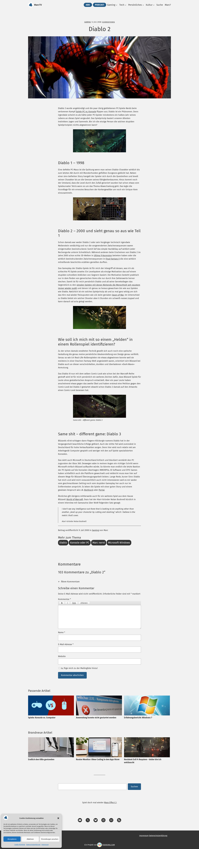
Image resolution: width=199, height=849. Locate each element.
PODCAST (99, 5)
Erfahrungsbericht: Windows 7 (138, 717)
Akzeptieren (11, 839)
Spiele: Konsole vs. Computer (41, 717)
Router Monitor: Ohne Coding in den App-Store (97, 759)
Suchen (134, 786)
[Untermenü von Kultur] (153, 5)
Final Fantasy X (113, 259)
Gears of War (118, 295)
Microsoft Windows (119, 542)
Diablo (63, 542)
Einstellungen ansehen (49, 839)
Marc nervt (98, 542)
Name (61, 632)
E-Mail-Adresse (65, 644)
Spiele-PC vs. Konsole (86, 111)
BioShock (88, 490)
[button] (58, 818)
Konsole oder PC (79, 542)
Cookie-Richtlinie (19, 844)
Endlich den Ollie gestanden (41, 759)
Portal (101, 490)
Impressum (45, 844)
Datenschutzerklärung (33, 844)
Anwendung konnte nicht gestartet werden (96, 717)
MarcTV (38, 4)
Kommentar (64, 599)
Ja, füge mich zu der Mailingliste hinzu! (79, 668)
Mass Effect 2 (110, 802)
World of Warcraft (74, 499)
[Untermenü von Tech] (125, 5)
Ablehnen (30, 839)
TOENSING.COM (108, 845)
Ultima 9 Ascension (103, 255)
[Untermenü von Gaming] (116, 5)
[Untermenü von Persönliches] (143, 5)
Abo (88, 5)
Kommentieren (108, 22)
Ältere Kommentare (69, 581)
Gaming (87, 22)
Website (62, 656)
